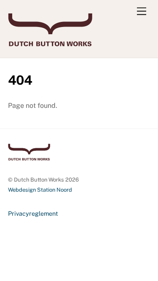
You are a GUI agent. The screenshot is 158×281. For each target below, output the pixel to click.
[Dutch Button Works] (50, 42)
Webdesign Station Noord (40, 190)
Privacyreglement (33, 213)
